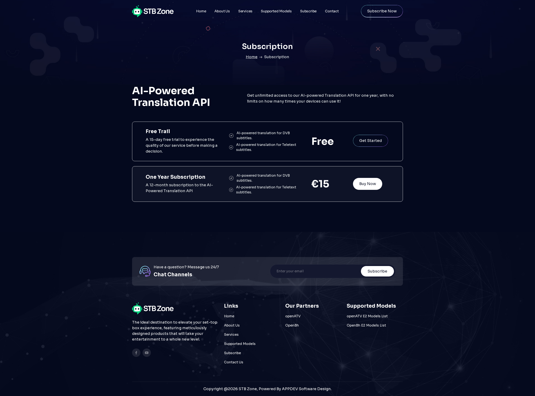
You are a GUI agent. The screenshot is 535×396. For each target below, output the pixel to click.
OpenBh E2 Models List (366, 325)
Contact (332, 11)
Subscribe (308, 11)
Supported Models (276, 11)
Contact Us (233, 362)
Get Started (370, 140)
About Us (222, 11)
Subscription (276, 57)
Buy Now (367, 183)
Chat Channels (173, 274)
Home (201, 11)
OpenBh (292, 325)
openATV (293, 316)
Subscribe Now (382, 11)
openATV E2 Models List (367, 316)
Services (245, 11)
